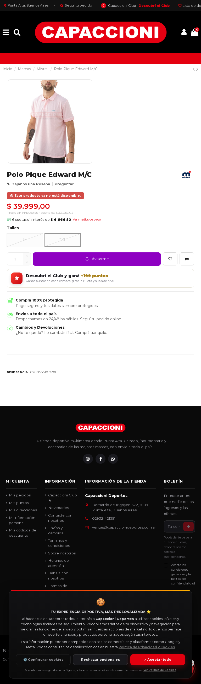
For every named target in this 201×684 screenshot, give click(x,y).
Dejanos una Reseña (31, 184)
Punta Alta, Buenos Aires (28, 5)
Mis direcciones (23, 510)
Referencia (17, 372)
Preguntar (64, 184)
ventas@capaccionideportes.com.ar (124, 527)
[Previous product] (194, 69)
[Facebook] (100, 459)
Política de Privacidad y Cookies (147, 647)
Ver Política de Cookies (159, 670)
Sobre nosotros (62, 553)
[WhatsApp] (113, 459)
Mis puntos (19, 503)
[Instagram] (88, 459)
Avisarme (100, 259)
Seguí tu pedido (78, 5)
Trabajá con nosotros (58, 575)
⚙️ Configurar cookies (43, 660)
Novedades (58, 508)
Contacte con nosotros (60, 518)
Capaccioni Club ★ (62, 497)
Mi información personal (22, 520)
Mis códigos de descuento (22, 532)
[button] (54, 219)
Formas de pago (57, 588)
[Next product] (197, 69)
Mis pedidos (20, 495)
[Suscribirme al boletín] (188, 526)
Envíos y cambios (55, 530)
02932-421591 (104, 518)
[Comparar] (187, 258)
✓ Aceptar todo (157, 660)
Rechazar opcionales (100, 660)
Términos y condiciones (59, 543)
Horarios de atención (58, 563)
